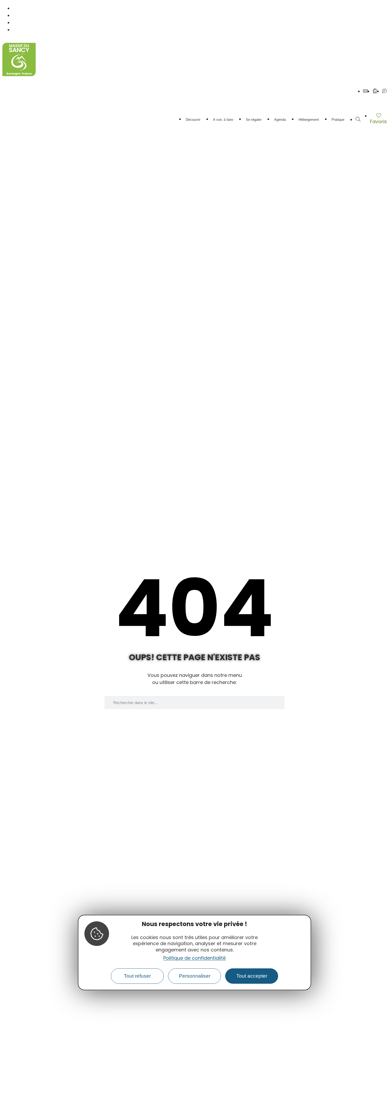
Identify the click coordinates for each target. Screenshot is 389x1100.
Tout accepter (251, 976)
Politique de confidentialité (194, 957)
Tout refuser (137, 976)
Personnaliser (194, 976)
